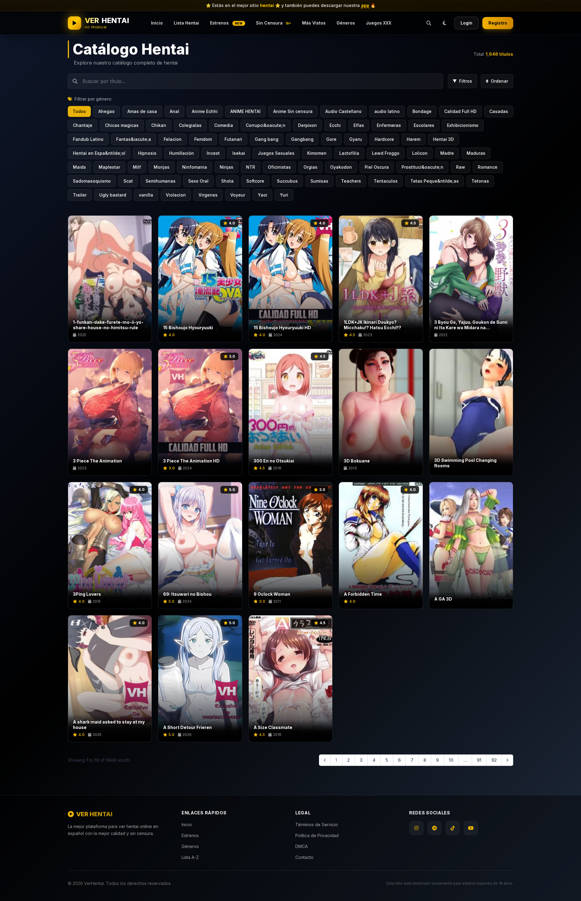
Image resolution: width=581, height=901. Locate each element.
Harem (413, 139)
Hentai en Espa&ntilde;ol (99, 153)
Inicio (157, 22)
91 (479, 760)
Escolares (424, 125)
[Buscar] (429, 23)
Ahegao (106, 111)
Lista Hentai (186, 22)
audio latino (387, 111)
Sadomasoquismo (92, 181)
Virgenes (208, 194)
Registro (497, 22)
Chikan (158, 125)
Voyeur (237, 194)
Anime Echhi (205, 111)
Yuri (284, 194)
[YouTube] (471, 828)
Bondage (422, 111)
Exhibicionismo (462, 125)
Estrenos (226, 22)
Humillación (181, 153)
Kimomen (317, 153)
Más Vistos (314, 22)
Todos (79, 111)
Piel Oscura (377, 167)
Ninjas (226, 167)
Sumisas (319, 181)
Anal (174, 111)
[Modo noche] (444, 23)
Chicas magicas (122, 125)
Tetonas (480, 181)
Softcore (255, 181)
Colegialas (190, 125)
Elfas (358, 125)
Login (466, 22)
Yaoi (262, 194)
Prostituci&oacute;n (422, 167)
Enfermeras (389, 125)
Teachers (351, 181)
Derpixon (307, 125)
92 (494, 760)
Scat (128, 181)
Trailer (80, 194)
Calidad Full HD (460, 111)
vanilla (146, 194)
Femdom (203, 139)
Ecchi (335, 125)
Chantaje (82, 125)
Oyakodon (341, 167)
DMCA (301, 846)
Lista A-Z (190, 857)
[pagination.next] (507, 760)
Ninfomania (194, 167)
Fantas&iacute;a (133, 139)
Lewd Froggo (385, 153)
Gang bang (266, 139)
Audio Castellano (343, 111)
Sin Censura (273, 22)
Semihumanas (161, 181)
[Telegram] (434, 828)
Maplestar (109, 167)
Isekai (238, 153)
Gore (331, 139)
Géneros (345, 22)
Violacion (176, 194)
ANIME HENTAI (245, 111)
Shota (227, 181)
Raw (460, 167)
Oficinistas (279, 167)
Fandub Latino (88, 139)
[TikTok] (452, 828)
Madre (447, 153)
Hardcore (384, 139)
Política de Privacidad (317, 835)
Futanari (233, 139)
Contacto (304, 857)
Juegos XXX (378, 22)
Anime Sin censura (293, 111)
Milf (137, 167)
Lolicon (420, 153)
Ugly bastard (112, 194)
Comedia (223, 125)
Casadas (498, 111)
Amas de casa (142, 111)
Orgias (310, 167)
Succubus (287, 181)
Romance (487, 167)
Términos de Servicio (316, 824)
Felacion (173, 139)
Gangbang (302, 139)
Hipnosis (147, 153)
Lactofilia (349, 153)
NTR (250, 167)
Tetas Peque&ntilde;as (434, 181)
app (365, 5)
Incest (213, 153)
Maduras (476, 153)
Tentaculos (386, 181)
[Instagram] (416, 828)
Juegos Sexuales (276, 153)
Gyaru (355, 139)
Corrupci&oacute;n (265, 125)
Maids (79, 167)
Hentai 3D (443, 139)
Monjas (161, 167)
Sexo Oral (198, 181)
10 (451, 760)
